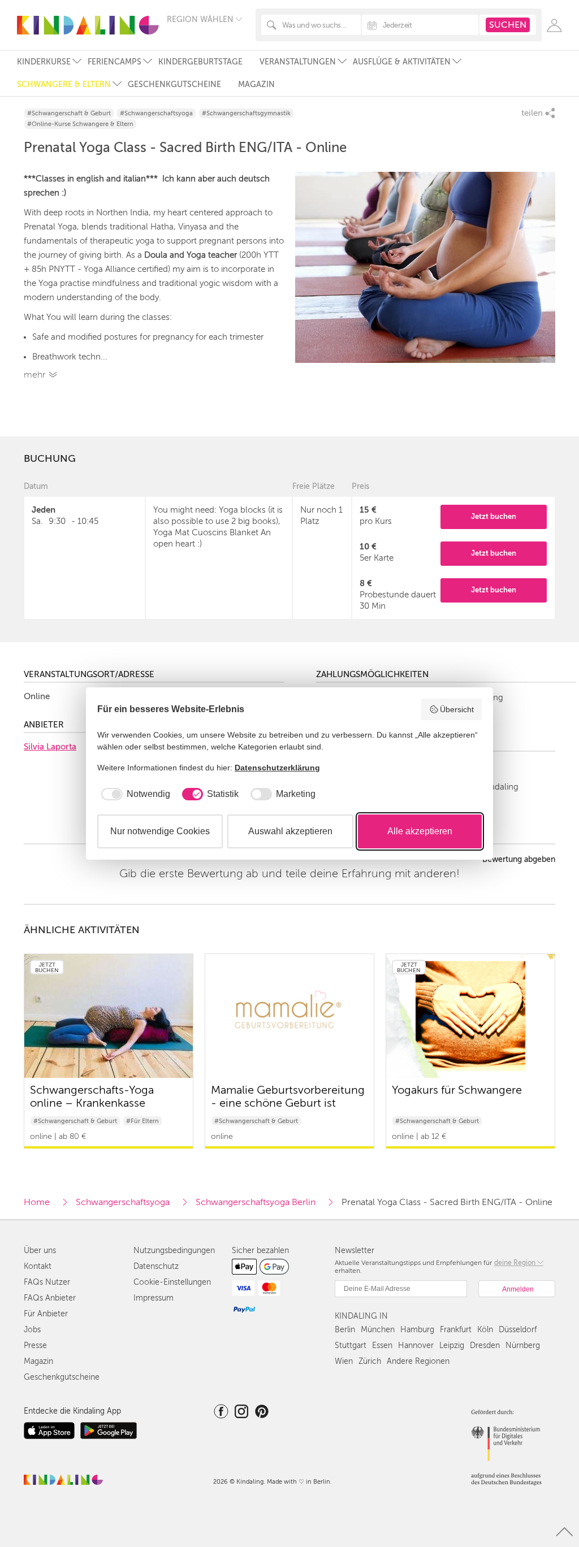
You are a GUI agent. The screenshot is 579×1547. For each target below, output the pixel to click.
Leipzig (451, 1345)
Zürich (369, 1361)
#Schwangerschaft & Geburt (69, 113)
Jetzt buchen (493, 516)
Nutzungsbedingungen (174, 1250)
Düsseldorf (518, 1329)
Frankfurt (456, 1329)
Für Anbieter (46, 1314)
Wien (344, 1361)
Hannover (416, 1345)
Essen (382, 1345)
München (378, 1329)
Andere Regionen (418, 1361)
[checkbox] (133, 794)
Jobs (32, 1329)
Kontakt (37, 1266)
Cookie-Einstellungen (172, 1282)
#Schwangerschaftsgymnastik (246, 113)
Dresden (485, 1345)
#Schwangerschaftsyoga (156, 113)
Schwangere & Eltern (64, 84)
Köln (485, 1329)
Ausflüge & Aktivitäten (402, 62)
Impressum (153, 1298)
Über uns (40, 1250)
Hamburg (417, 1329)
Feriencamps (114, 62)
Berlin (345, 1329)
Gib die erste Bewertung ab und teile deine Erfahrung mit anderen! (289, 874)
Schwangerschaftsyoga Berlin (256, 1202)
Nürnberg (522, 1345)
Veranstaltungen (298, 62)
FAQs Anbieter (50, 1298)
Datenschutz (156, 1266)
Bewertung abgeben (518, 860)
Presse (35, 1345)
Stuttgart (350, 1345)
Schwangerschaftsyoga (123, 1202)
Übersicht (457, 709)
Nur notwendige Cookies (160, 831)
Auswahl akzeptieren (290, 831)
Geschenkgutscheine (174, 84)
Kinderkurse (44, 62)
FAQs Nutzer (47, 1282)
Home (37, 1202)
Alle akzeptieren (419, 831)
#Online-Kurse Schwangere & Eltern (80, 124)
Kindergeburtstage (200, 62)
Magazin (256, 84)
